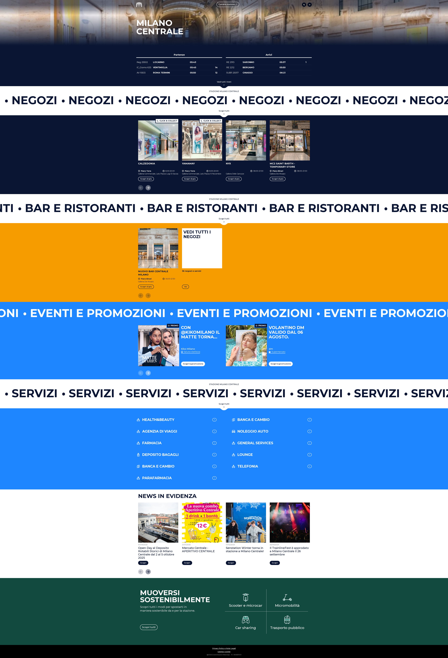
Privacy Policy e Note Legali (224, 648)
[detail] (214, 419)
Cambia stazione (227, 4)
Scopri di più (146, 179)
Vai (185, 287)
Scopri (143, 563)
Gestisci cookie (224, 652)
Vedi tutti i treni (224, 82)
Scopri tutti (224, 111)
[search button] (304, 5)
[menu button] (310, 5)
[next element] (148, 187)
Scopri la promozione (193, 364)
